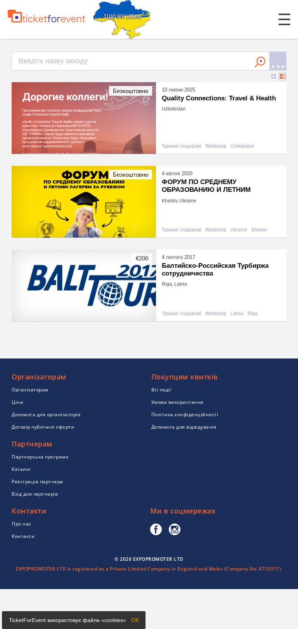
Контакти (23, 536)
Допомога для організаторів (46, 414)
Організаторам (30, 389)
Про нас (21, 523)
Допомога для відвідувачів (184, 427)
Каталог (21, 469)
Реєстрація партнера (37, 481)
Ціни (17, 402)
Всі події (161, 389)
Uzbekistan (242, 146)
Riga (253, 313)
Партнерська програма (40, 456)
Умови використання (177, 402)
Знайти (260, 62)
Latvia (236, 313)
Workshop (216, 146)
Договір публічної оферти (43, 427)
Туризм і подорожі (181, 146)
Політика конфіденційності (184, 414)
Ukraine (238, 230)
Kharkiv (259, 230)
